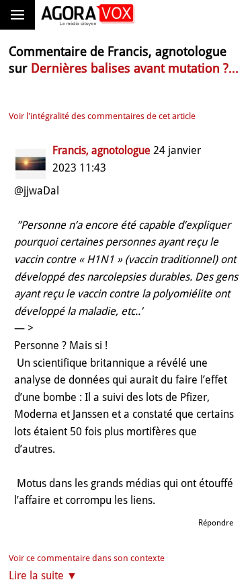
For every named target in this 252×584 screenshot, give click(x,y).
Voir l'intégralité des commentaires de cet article (102, 116)
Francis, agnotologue (101, 150)
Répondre (215, 522)
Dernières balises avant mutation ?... (135, 68)
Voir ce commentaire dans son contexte (87, 558)
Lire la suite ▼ (43, 575)
